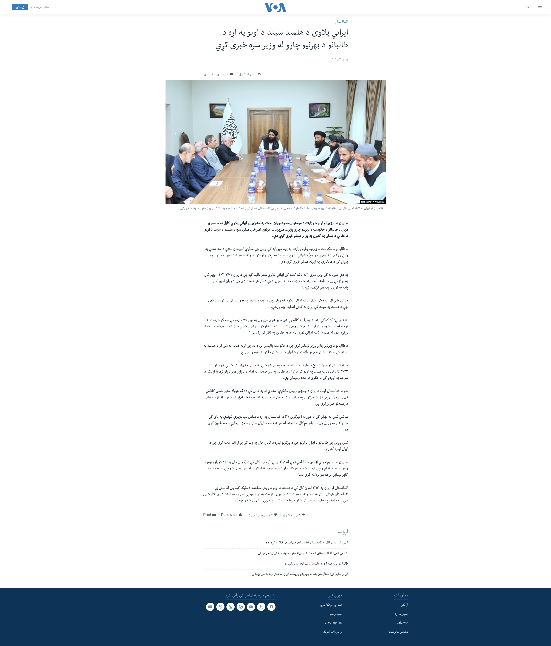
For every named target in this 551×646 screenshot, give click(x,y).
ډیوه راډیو (336, 614)
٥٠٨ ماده (402, 623)
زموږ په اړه (401, 614)
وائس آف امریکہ (332, 632)
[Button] (250, 74)
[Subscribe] (210, 607)
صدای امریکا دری (40, 7)
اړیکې (404, 605)
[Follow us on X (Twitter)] (261, 607)
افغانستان (341, 22)
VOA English (333, 623)
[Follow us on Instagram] (241, 607)
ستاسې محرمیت (398, 632)
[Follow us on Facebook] (271, 607)
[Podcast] (220, 607)
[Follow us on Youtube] (251, 607)
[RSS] (230, 607)
